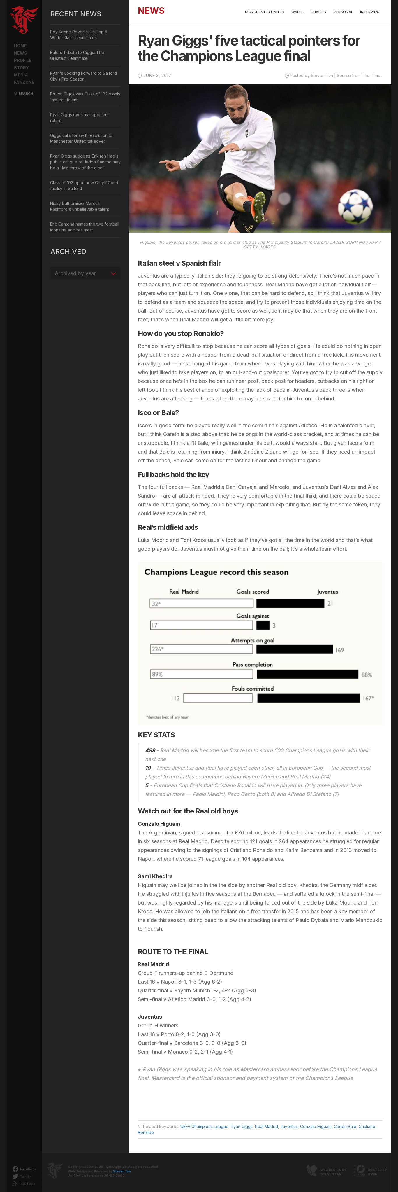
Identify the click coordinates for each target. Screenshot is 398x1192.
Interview (370, 12)
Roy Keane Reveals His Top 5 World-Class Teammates (78, 34)
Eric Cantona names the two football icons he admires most (84, 227)
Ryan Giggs (242, 1126)
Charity (319, 12)
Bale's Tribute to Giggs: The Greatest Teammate (77, 55)
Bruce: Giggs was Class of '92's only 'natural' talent (85, 96)
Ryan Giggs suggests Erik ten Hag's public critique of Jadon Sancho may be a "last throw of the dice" (85, 162)
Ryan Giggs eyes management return (79, 117)
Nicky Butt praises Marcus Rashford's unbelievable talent (79, 206)
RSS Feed (27, 1184)
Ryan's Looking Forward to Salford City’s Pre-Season (83, 76)
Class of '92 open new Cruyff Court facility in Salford (84, 185)
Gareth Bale (345, 1126)
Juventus (289, 1126)
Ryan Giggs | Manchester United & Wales (24, 20)
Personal (343, 12)
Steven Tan (122, 1171)
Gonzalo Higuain (316, 1126)
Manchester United (264, 12)
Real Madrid (266, 1126)
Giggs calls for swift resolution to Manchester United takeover (81, 138)
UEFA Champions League (204, 1126)
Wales (297, 12)
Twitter (25, 1176)
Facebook (27, 1169)
